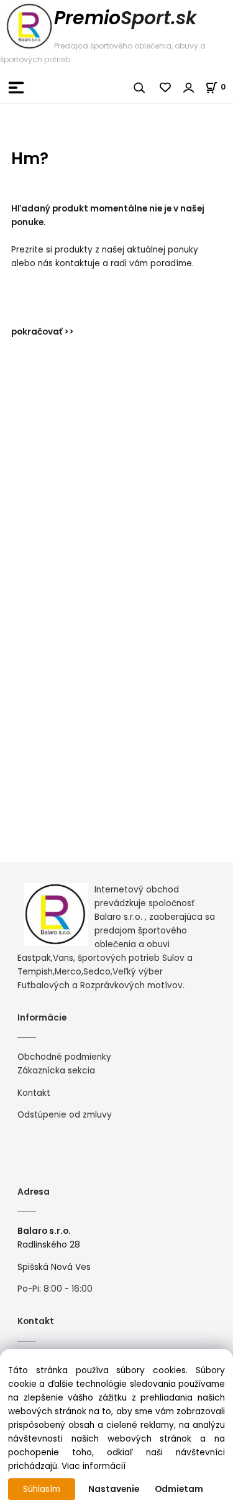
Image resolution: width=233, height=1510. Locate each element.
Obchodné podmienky (64, 1057)
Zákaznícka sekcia (56, 1071)
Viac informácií (94, 1466)
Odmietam (179, 1489)
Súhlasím (41, 1489)
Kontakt (33, 1093)
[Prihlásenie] (189, 87)
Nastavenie (113, 1489)
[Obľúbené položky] (166, 87)
